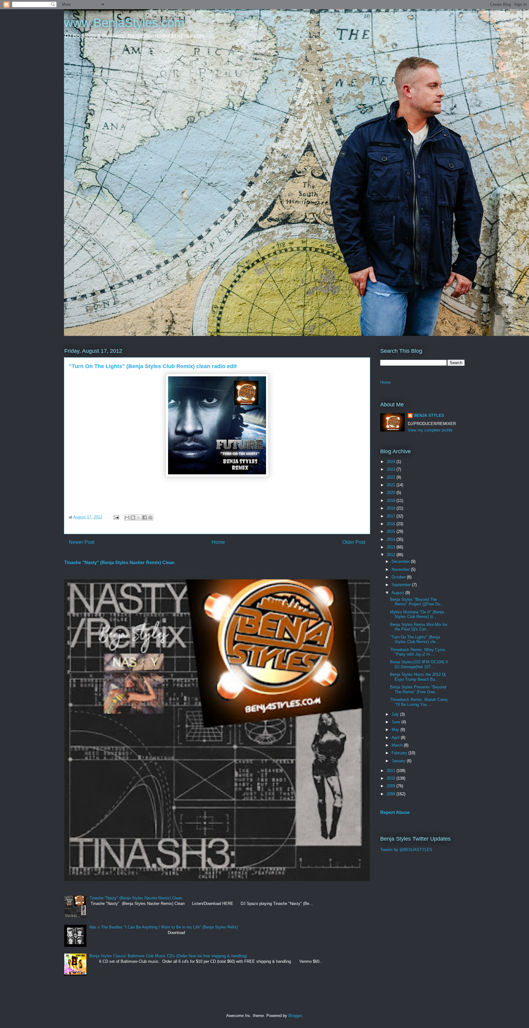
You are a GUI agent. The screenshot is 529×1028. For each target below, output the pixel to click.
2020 (391, 492)
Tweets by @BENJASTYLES (406, 849)
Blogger (295, 1015)
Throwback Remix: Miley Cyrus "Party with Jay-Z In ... (417, 652)
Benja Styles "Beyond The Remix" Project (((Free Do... (417, 602)
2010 (391, 778)
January (399, 761)
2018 (391, 508)
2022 (391, 477)
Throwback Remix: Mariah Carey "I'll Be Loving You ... (419, 702)
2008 (391, 794)
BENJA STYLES (429, 415)
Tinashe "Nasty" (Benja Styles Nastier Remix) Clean (119, 562)
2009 (391, 786)
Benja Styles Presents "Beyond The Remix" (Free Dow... (418, 689)
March (398, 745)
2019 (391, 500)
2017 (391, 516)
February (400, 753)
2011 (391, 770)
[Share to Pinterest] (150, 517)
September (402, 584)
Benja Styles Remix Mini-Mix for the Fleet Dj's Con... (418, 627)
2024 (391, 461)
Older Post (353, 542)
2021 (391, 485)
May (396, 729)
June (396, 722)
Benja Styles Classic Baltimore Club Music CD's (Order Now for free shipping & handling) (168, 956)
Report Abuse (395, 812)
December (401, 561)
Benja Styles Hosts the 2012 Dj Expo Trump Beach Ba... (418, 677)
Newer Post (81, 542)
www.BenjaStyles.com (124, 22)
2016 (391, 524)
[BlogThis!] (133, 517)
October (399, 577)
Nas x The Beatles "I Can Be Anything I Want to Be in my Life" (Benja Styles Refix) (163, 927)
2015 (391, 531)
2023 (391, 469)
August (398, 592)
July (396, 714)
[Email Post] (115, 517)
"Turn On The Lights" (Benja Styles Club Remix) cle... (415, 639)
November (401, 569)
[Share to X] (139, 517)
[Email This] (127, 517)
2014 (391, 539)
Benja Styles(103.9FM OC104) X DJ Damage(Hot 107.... (419, 664)
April (396, 737)
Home (218, 542)
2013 (391, 547)
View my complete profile (430, 430)
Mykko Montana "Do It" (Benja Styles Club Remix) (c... (417, 614)
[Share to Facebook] (144, 517)
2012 (391, 554)
